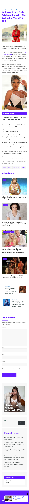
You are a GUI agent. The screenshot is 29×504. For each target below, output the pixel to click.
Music (4, 259)
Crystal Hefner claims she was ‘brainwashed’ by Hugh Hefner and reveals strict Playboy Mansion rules (13, 251)
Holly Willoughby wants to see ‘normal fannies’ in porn (14, 198)
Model (4, 232)
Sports (23, 167)
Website (3, 361)
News (9, 167)
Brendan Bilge (9, 9)
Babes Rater (9, 481)
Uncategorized (10, 232)
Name (3, 347)
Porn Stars (16, 167)
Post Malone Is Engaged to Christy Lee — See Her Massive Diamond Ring (14, 277)
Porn (4, 180)
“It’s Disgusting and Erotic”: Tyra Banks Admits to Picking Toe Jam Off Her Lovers (10, 290)
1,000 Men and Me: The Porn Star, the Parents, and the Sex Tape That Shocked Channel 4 (18, 303)
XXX (7, 482)
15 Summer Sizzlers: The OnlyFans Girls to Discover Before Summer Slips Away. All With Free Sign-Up (14, 444)
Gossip (15, 9)
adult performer (8, 54)
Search (6, 420)
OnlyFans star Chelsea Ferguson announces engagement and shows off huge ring (13, 464)
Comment (4, 327)
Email (3, 354)
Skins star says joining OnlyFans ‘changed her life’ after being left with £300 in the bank (14, 224)
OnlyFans (5, 205)
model (24, 52)
